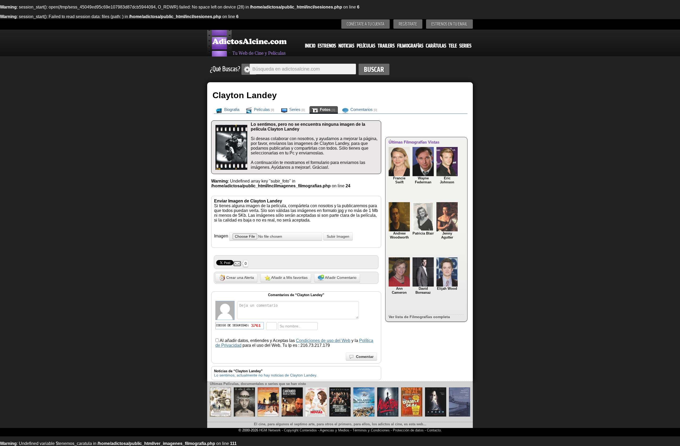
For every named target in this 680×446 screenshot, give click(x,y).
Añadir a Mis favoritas (289, 277)
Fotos (327, 109)
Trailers (386, 45)
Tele (453, 45)
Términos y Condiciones (371, 430)
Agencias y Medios (334, 430)
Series (465, 45)
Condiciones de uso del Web (323, 340)
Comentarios (363, 109)
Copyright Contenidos (300, 430)
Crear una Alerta (239, 277)
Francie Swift (399, 180)
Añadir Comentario (340, 277)
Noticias (346, 45)
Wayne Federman (423, 180)
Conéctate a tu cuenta (365, 24)
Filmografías (410, 45)
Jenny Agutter (447, 235)
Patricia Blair (423, 233)
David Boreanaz (423, 291)
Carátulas (436, 45)
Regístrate (408, 24)
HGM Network (270, 430)
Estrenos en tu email (449, 24)
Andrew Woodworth (399, 235)
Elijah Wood (447, 289)
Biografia (231, 109)
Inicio (310, 45)
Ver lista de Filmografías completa (419, 317)
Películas (366, 45)
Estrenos (327, 45)
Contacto (434, 430)
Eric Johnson (447, 180)
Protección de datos (408, 430)
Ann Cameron (399, 291)
